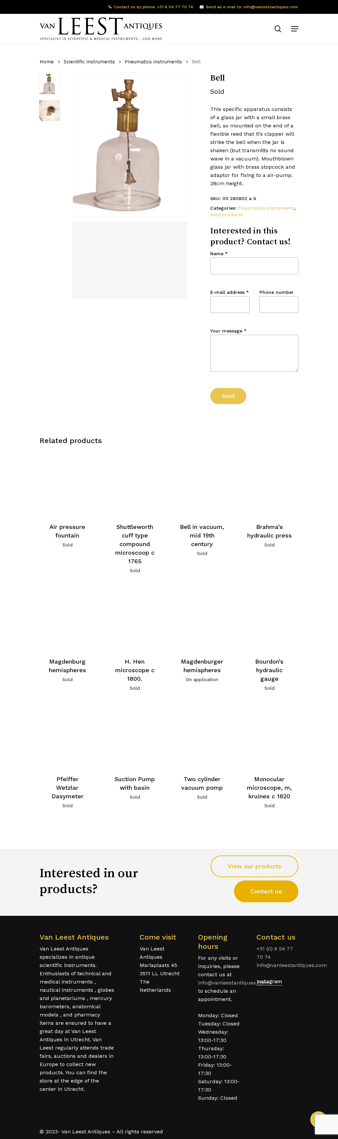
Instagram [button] (269, 981)
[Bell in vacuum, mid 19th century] (202, 483)
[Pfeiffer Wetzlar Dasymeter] (67, 735)
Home (47, 62)
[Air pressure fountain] (67, 483)
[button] (294, 28)
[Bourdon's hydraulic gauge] (269, 618)
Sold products (226, 214)
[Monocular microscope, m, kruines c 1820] (269, 735)
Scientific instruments (89, 62)
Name (219, 253)
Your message (228, 330)
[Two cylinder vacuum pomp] (202, 735)
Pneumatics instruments (153, 62)
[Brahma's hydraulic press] (269, 483)
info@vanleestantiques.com (233, 983)
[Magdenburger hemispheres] (202, 618)
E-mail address (229, 292)
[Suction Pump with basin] (135, 735)
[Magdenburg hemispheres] (67, 618)
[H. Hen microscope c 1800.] (135, 618)
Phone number (276, 292)
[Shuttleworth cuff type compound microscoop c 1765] (135, 483)
